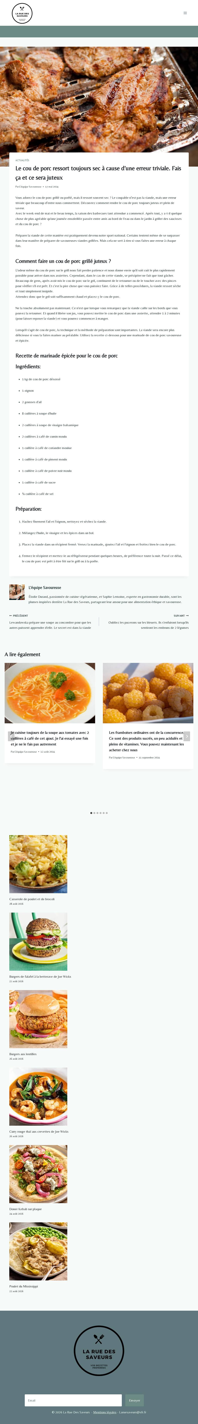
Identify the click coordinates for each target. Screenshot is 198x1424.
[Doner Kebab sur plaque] (99, 1174)
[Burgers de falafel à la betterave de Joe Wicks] (99, 942)
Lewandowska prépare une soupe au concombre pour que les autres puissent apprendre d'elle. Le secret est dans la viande (50, 622)
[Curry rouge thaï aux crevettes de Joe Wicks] (99, 1097)
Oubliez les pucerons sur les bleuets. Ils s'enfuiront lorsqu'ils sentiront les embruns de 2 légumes (148, 622)
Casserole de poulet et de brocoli (32, 899)
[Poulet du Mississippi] (99, 1251)
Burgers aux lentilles (23, 1054)
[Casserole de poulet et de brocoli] (99, 864)
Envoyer (134, 1400)
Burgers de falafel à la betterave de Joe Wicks (40, 976)
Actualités (22, 160)
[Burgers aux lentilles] (99, 1019)
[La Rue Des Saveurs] (22, 13)
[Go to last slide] (11, 736)
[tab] (91, 813)
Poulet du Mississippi (23, 1286)
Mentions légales (104, 1412)
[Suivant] (186, 736)
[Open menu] (185, 13)
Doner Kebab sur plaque (25, 1209)
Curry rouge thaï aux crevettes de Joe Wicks (38, 1131)
